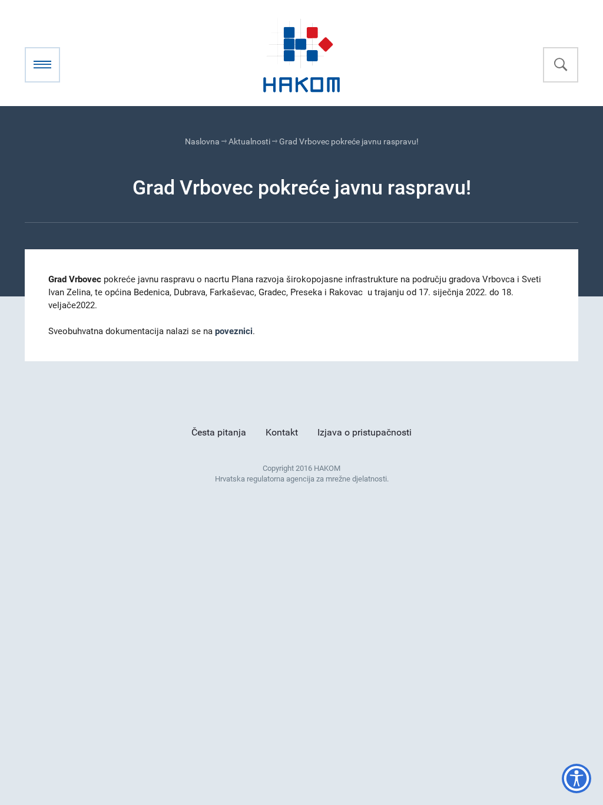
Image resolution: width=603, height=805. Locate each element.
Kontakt (282, 432)
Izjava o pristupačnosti (364, 432)
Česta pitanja (218, 432)
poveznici (234, 331)
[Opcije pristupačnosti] (576, 778)
